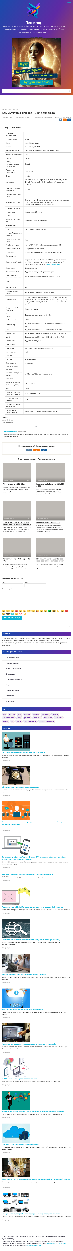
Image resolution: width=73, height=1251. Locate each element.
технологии (58, 718)
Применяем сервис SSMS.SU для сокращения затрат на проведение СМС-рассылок (32, 907)
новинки (55, 714)
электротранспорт (30, 721)
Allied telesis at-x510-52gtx (14, 484)
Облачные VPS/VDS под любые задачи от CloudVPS (20, 1144)
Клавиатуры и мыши (13, 669)
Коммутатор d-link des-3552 (48, 522)
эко (12, 721)
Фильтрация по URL (53, 264)
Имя (3, 582)
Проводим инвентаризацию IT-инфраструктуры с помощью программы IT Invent (31, 1214)
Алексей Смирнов (10, 431)
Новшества (10, 696)
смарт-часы (37, 718)
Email (26, 582)
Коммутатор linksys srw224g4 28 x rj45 (50, 485)
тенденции (48, 718)
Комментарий (7, 589)
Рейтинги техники (12, 690)
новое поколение (8, 718)
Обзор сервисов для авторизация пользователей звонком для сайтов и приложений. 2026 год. (36, 1179)
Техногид (33, 23)
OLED (19, 714)
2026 (4, 714)
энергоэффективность (46, 721)
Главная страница (12, 658)
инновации (45, 714)
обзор (19, 718)
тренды (5, 721)
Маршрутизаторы (46, 117)
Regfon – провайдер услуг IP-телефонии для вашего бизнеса (24, 974)
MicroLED (12, 714)
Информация (10, 701)
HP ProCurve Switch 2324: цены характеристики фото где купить (50, 560)
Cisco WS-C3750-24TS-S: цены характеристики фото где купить (17, 523)
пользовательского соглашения (56, 1243)
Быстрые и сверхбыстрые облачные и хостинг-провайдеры (23, 752)
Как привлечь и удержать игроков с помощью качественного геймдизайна (29, 1044)
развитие (27, 718)
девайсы (36, 714)
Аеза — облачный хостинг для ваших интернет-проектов (22, 1009)
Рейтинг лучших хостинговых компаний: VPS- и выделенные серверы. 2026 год (31, 940)
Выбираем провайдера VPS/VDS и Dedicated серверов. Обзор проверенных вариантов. (33, 1111)
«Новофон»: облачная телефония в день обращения (20, 787)
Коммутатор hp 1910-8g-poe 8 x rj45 (16, 560)
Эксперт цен (10, 674)
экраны (19, 721)
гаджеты (27, 714)
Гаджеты (9, 685)
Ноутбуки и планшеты (14, 679)
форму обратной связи (34, 1245)
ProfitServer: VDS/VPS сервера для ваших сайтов (19, 1079)
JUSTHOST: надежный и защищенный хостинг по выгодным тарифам (27, 874)
